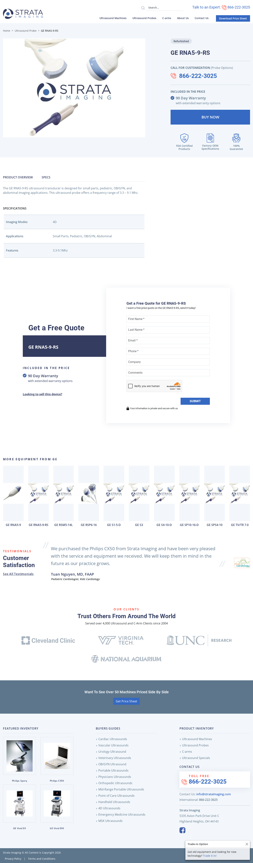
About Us (183, 18)
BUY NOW (210, 117)
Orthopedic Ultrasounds (115, 783)
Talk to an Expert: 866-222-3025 (221, 7)
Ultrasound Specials (196, 758)
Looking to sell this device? (42, 394)
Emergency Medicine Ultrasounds (121, 814)
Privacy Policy (13, 858)
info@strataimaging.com (213, 794)
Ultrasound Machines (112, 18)
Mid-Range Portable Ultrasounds (121, 789)
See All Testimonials (18, 574)
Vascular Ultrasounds (113, 745)
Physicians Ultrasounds (114, 777)
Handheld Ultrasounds (114, 802)
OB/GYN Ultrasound (112, 764)
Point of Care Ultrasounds (116, 796)
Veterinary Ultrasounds (114, 758)
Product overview (18, 177)
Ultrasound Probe (25, 30)
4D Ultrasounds (109, 808)
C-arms (166, 18)
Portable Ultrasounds (113, 770)
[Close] (247, 844)
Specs (46, 177)
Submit (195, 401)
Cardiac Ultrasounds (112, 739)
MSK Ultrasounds (110, 821)
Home (6, 30)
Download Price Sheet (233, 18)
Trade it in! (210, 855)
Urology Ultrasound (112, 752)
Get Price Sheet (126, 701)
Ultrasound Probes (144, 18)
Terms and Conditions (41, 858)
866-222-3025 (198, 75)
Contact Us (202, 18)
